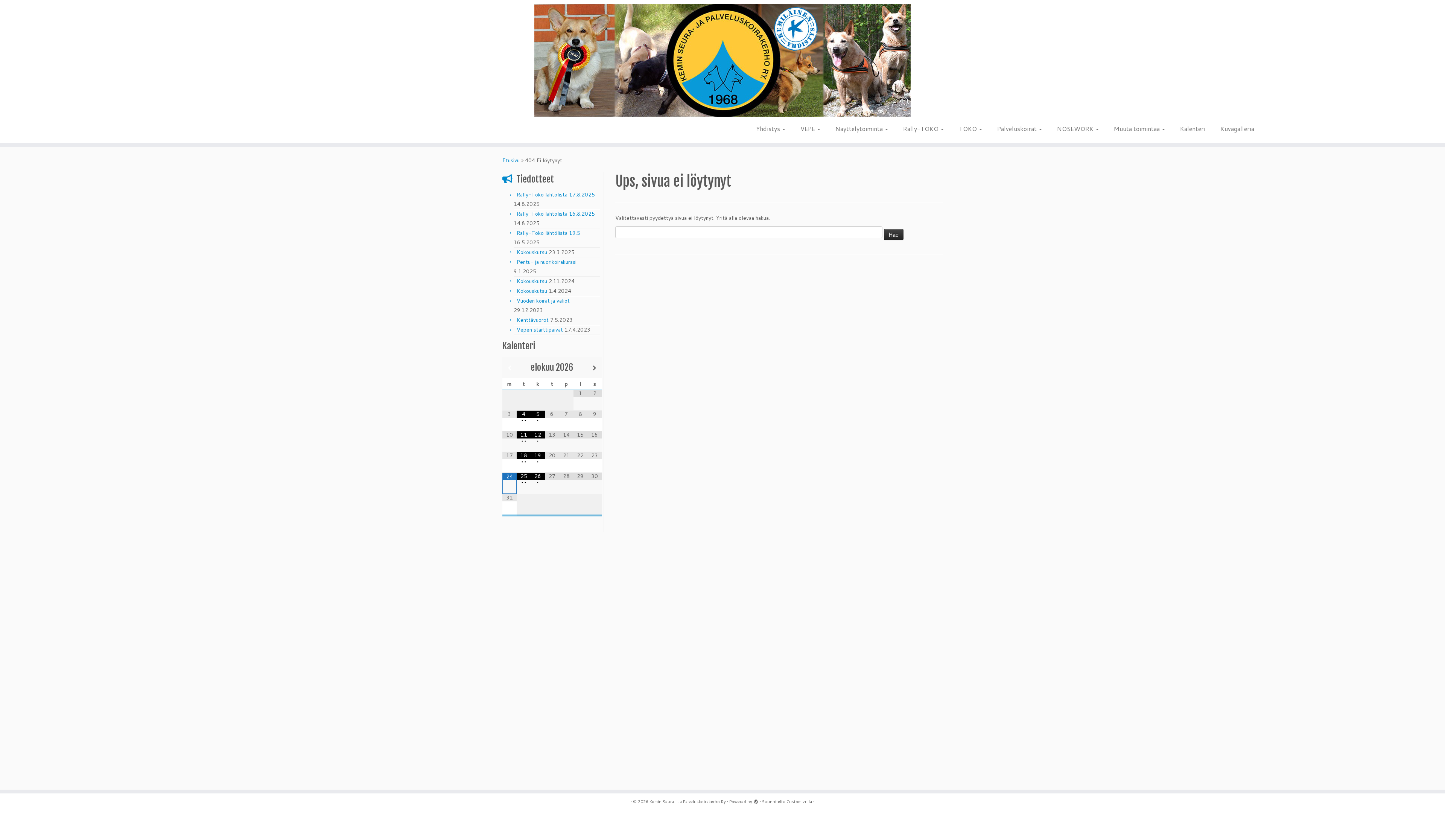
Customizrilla (799, 802)
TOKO (968, 128)
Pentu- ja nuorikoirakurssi (546, 262)
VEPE (808, 128)
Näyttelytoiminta (859, 128)
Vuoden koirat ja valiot (543, 300)
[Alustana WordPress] (756, 800)
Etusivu (511, 160)
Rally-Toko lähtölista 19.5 (548, 233)
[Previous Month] (509, 368)
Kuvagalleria (1237, 128)
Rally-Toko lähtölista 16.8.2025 (556, 214)
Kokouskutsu (532, 252)
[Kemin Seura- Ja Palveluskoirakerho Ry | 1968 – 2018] (722, 60)
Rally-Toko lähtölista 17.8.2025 (556, 194)
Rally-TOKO (921, 128)
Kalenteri (1192, 128)
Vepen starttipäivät (540, 329)
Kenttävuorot (533, 320)
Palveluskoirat (1017, 128)
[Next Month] (594, 368)
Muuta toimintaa (1137, 128)
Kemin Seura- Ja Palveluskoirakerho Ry (687, 802)
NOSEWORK (1076, 128)
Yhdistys (769, 128)
